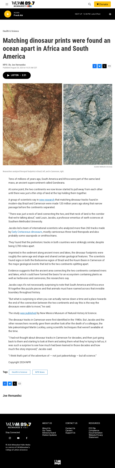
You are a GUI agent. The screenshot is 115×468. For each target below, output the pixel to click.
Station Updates (49, 435)
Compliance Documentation (96, 432)
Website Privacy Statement (96, 436)
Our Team (46, 431)
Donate (103, 4)
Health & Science (11, 31)
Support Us (70, 433)
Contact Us (70, 428)
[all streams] (111, 14)
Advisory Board (49, 433)
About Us (46, 428)
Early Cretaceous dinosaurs (27, 231)
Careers (69, 431)
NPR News (40, 372)
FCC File (92, 428)
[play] (7, 14)
